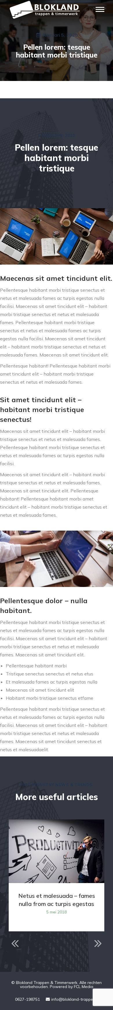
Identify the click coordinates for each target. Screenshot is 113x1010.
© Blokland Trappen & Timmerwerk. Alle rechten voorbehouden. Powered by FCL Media (56, 984)
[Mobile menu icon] (100, 9)
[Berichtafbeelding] (56, 851)
